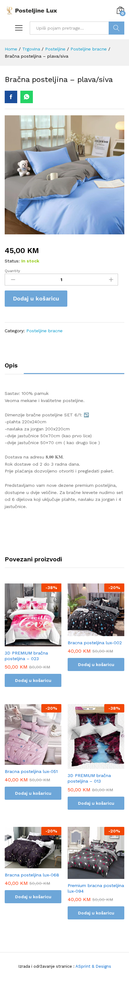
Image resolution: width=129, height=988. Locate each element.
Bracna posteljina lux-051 (31, 771)
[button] (33, 642)
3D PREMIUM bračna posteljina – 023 (26, 655)
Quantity (12, 271)
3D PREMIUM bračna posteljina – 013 (89, 778)
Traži (116, 28)
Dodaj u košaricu (36, 298)
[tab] (14, 368)
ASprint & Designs (93, 966)
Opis (11, 365)
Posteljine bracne (44, 330)
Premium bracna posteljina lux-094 (96, 888)
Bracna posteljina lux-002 (95, 642)
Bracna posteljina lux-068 (32, 874)
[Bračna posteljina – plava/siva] (11, 97)
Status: (12, 260)
